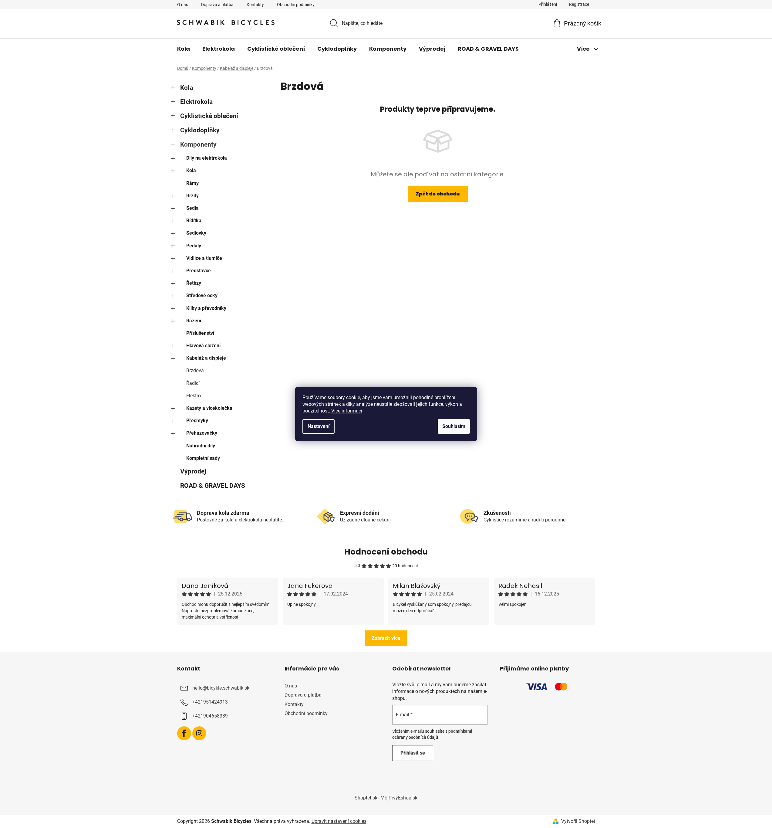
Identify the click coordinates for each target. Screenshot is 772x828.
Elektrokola (196, 101)
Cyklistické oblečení (209, 116)
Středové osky (201, 295)
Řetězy (193, 283)
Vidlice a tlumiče (204, 258)
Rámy (192, 183)
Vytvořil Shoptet (578, 821)
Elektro (193, 396)
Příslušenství (200, 333)
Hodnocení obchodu (386, 551)
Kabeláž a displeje (206, 358)
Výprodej (193, 471)
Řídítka (193, 220)
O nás (182, 4)
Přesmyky (197, 420)
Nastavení (318, 426)
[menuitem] (183, 49)
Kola (186, 87)
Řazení (193, 321)
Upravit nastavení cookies (339, 821)
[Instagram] (199, 733)
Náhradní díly (200, 446)
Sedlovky (196, 233)
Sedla (192, 208)
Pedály (193, 246)
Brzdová (195, 370)
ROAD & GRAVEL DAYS (212, 485)
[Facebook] (184, 733)
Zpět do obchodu (438, 193)
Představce (198, 270)
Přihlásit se (412, 753)
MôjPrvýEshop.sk (398, 798)
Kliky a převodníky (206, 308)
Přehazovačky (201, 433)
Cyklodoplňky (200, 130)
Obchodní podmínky (296, 4)
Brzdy (192, 196)
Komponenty (198, 144)
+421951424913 (210, 702)
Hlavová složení (203, 345)
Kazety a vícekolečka (209, 408)
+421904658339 (210, 716)
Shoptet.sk (366, 798)
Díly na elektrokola (206, 158)
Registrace (579, 4)
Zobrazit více (386, 638)
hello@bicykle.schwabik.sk (220, 688)
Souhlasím (453, 426)
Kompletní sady (203, 458)
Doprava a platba (217, 4)
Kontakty (255, 4)
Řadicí (193, 383)
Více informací (346, 411)
